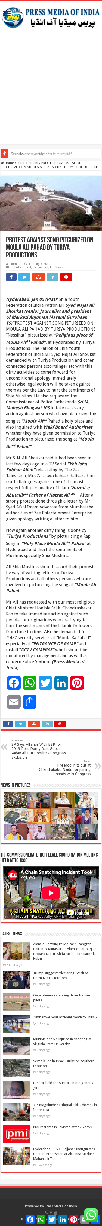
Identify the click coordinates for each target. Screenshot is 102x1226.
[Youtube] (56, 1212)
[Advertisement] (51, 93)
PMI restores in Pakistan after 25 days (62, 1127)
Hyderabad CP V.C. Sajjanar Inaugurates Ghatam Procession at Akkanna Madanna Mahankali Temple (65, 1154)
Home (9, 163)
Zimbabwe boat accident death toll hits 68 (42, 154)
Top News (56, 267)
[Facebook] (50, 1212)
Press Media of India (61, 1206)
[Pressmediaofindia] (51, 16)
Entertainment (27, 163)
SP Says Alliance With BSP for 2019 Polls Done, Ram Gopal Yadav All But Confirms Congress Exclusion (38, 749)
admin (15, 264)
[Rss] (46, 1212)
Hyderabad (40, 267)
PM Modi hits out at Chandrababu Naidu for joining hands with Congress (65, 767)
